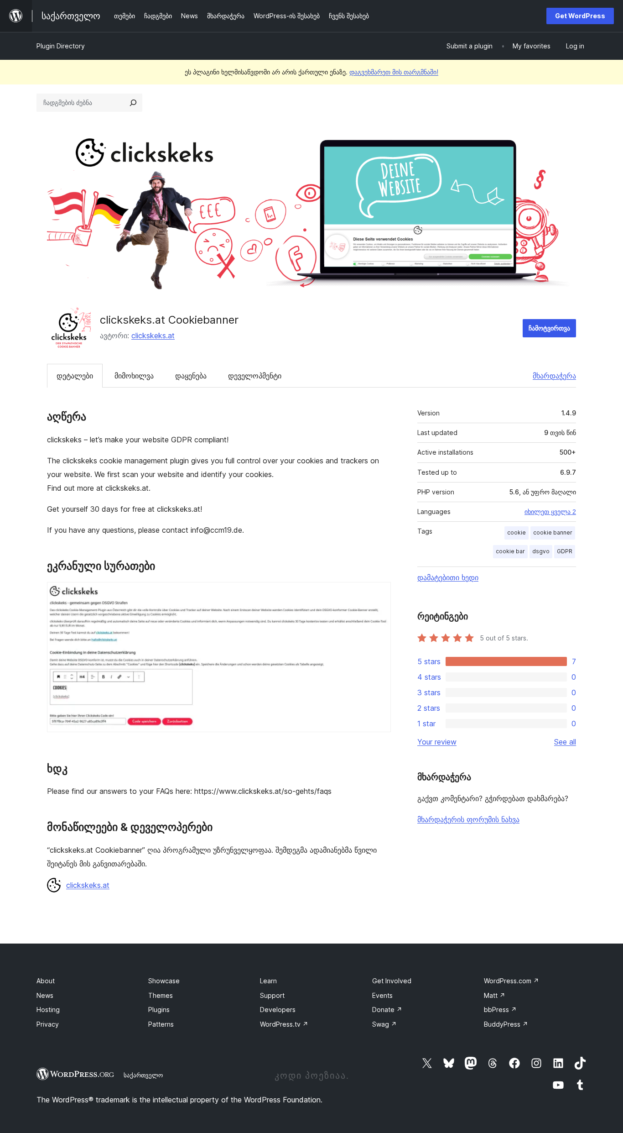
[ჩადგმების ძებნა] (133, 103)
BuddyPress (506, 1024)
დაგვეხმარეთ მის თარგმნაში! (393, 72)
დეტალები (75, 375)
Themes (160, 995)
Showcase (164, 981)
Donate (387, 1009)
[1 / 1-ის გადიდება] (378, 594)
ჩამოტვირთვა (549, 328)
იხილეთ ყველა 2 (550, 511)
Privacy (47, 1024)
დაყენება (191, 375)
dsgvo (541, 551)
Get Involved (391, 981)
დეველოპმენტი (254, 375)
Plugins (159, 1009)
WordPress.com (511, 981)
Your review (437, 741)
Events (382, 995)
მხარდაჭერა (554, 375)
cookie (516, 532)
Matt (494, 995)
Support (272, 995)
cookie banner (552, 532)
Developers (278, 1009)
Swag (384, 1024)
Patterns (161, 1024)
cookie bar (510, 551)
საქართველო (143, 1075)
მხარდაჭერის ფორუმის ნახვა (468, 819)
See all (565, 741)
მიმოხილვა (134, 375)
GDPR (564, 551)
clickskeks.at (153, 335)
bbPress (500, 1009)
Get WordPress (580, 16)
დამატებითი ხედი (447, 577)
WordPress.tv (284, 1024)
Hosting (48, 1009)
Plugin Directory (60, 46)
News (44, 995)
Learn (268, 981)
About (45, 981)
